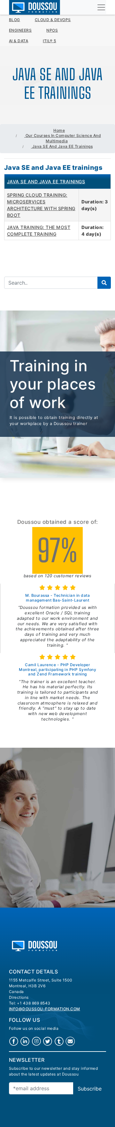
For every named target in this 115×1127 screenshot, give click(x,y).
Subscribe (90, 1088)
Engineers (20, 30)
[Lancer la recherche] (104, 283)
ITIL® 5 (49, 40)
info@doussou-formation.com (44, 1008)
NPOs (52, 30)
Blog (14, 19)
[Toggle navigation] (101, 7)
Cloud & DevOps (53, 19)
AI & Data (18, 40)
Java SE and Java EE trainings (46, 181)
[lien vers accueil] (34, 945)
